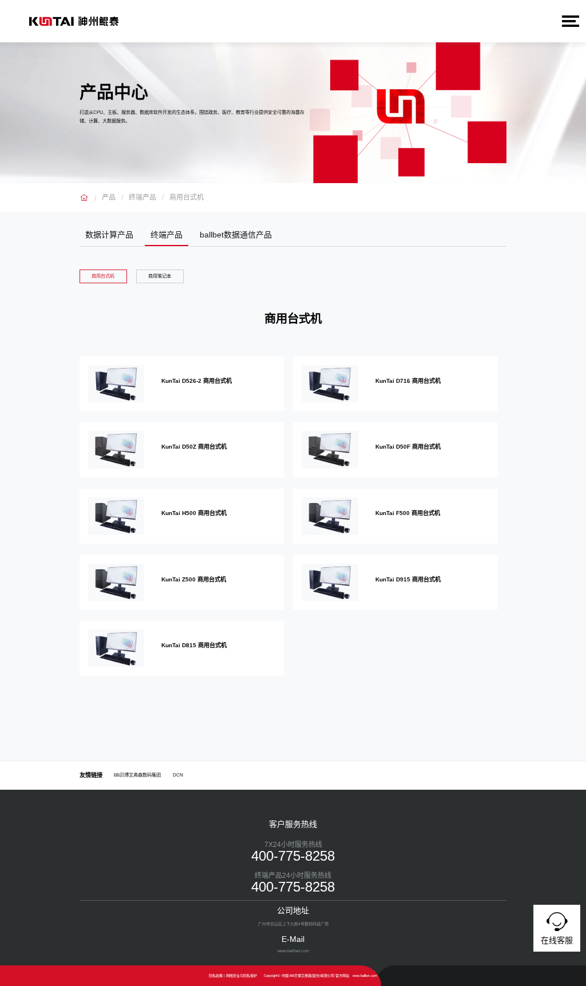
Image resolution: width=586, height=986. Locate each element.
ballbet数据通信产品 (236, 234)
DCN (178, 775)
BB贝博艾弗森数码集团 (137, 775)
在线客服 (557, 940)
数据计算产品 (109, 234)
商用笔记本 (159, 276)
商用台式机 (186, 197)
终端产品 (142, 197)
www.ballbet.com (365, 975)
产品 (109, 197)
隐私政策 (216, 975)
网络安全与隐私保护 (241, 975)
